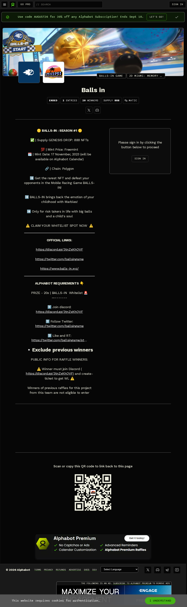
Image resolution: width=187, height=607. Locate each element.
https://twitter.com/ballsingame (59, 259)
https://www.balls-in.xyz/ (59, 268)
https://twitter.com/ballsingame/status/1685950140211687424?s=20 (59, 340)
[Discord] (97, 110)
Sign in (177, 4)
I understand (160, 600)
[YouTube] (176, 570)
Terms (37, 569)
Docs (86, 569)
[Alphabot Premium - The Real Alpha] (93, 543)
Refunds (61, 569)
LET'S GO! (157, 16)
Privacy (48, 569)
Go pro (25, 4)
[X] (89, 110)
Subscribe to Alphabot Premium (132, 583)
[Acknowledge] (176, 17)
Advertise (75, 569)
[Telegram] (167, 570)
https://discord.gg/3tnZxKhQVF (59, 249)
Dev (94, 569)
